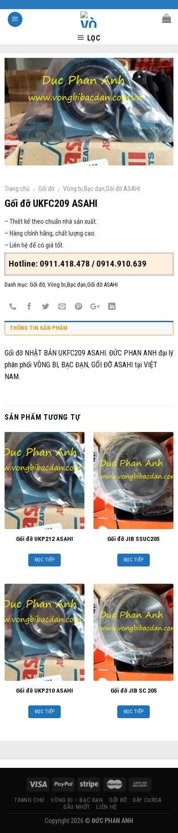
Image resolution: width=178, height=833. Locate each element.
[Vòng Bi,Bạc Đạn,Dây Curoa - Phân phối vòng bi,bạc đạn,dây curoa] (89, 19)
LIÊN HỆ (106, 807)
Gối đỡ (46, 188)
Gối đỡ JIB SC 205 (133, 690)
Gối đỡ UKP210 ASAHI (44, 690)
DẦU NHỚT (76, 807)
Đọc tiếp (45, 560)
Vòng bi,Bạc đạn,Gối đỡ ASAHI (101, 188)
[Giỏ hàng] (166, 18)
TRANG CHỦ (29, 800)
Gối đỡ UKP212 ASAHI (44, 538)
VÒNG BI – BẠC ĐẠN (77, 800)
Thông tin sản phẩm (39, 327)
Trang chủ (17, 188)
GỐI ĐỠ (118, 800)
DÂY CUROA (147, 800)
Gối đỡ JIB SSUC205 (133, 538)
